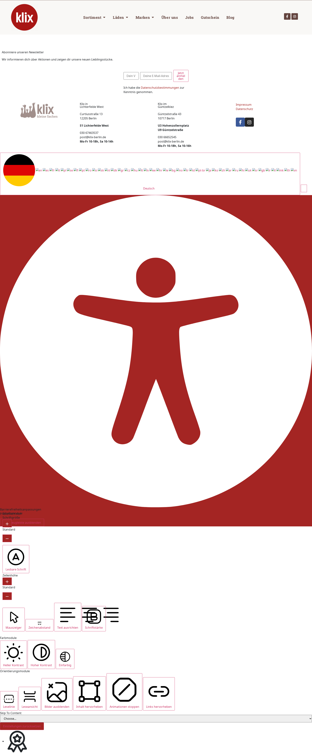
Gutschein (210, 17)
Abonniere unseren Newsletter (23, 52)
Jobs (189, 17)
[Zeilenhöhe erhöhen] (7, 581)
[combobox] (150, 174)
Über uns (169, 17)
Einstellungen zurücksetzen (22, 726)
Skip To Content (10, 713)
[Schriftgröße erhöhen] (7, 523)
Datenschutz (244, 109)
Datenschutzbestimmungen (160, 88)
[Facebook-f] (287, 16)
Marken (143, 17)
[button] (304, 188)
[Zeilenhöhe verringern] (7, 596)
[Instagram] (294, 16)
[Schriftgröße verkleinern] (7, 538)
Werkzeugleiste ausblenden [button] (22, 523)
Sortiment (92, 17)
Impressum (244, 105)
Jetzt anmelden (181, 76)
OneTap (27, 514)
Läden (118, 17)
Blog (230, 17)
